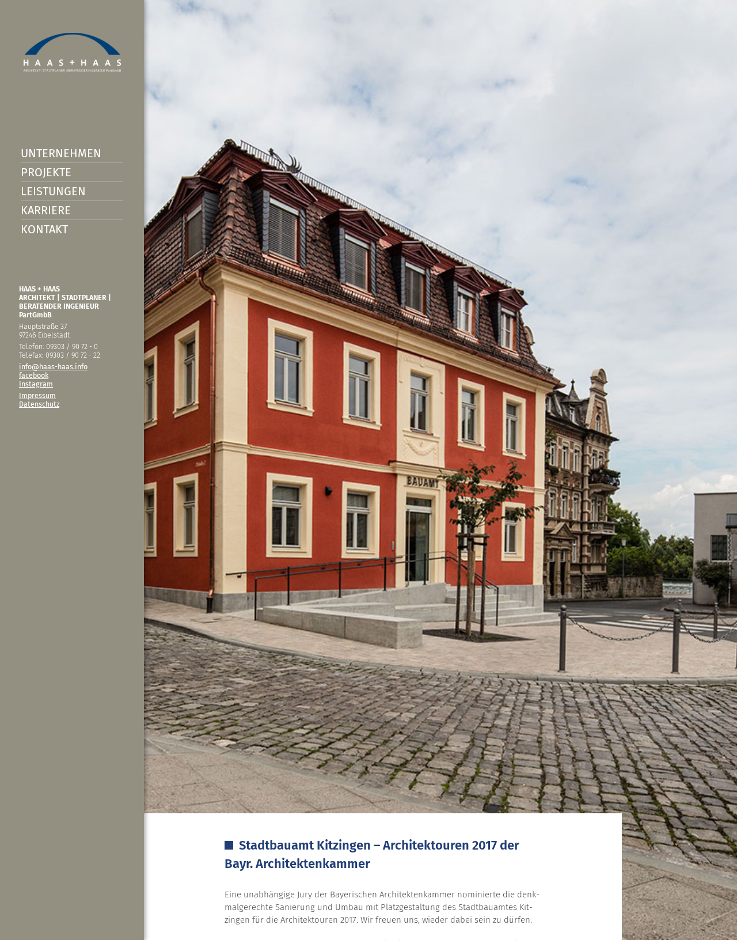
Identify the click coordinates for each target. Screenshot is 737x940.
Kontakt (44, 229)
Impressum (37, 395)
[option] (368, 470)
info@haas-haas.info (53, 366)
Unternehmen (61, 153)
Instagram (36, 384)
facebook (33, 375)
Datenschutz (39, 404)
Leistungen (53, 191)
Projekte (46, 172)
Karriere (46, 210)
